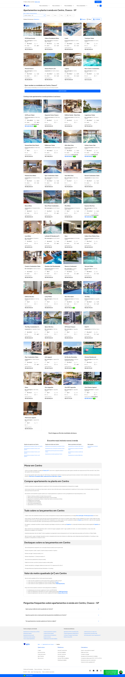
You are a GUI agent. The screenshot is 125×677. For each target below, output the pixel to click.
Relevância (36, 19)
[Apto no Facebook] (93, 670)
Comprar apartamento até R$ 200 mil (71, 633)
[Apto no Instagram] (90, 670)
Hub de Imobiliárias (62, 652)
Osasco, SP (46, 470)
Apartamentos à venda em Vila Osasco (75, 446)
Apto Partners (41, 656)
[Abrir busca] (101, 6)
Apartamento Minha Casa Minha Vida (71, 631)
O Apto (39, 650)
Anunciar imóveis (41, 652)
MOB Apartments (60, 583)
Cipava (59, 476)
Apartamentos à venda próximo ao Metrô (31, 631)
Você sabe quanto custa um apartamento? (92, 635)
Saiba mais (37, 2)
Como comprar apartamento (29, 638)
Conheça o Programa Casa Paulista (71, 635)
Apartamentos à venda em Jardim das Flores (75, 452)
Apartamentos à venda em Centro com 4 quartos (32, 456)
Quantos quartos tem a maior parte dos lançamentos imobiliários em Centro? (46, 615)
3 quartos (96, 524)
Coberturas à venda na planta (29, 637)
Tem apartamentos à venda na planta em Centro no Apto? (41, 621)
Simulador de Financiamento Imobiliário (89, 656)
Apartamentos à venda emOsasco (93, 447)
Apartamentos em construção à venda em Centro (54, 448)
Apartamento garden (27, 633)
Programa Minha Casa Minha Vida (90, 633)
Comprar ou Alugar (85, 654)
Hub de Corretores (62, 654)
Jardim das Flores (48, 476)
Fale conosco (41, 658)
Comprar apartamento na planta (50, 631)
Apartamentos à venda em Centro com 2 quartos (32, 449)
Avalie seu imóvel (84, 652)
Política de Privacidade (28, 669)
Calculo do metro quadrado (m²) (88, 662)
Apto (39, 644)
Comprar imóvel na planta (49, 633)
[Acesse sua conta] (98, 5)
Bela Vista (54, 476)
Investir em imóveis (47, 637)
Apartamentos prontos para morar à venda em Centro (54, 451)
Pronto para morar (88, 515)
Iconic (56, 582)
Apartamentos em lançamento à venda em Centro (55, 446)
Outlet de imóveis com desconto (90, 631)
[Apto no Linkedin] (97, 670)
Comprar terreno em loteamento (50, 635)
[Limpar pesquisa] (44, 15)
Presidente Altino (39, 476)
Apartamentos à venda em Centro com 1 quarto (33, 446)
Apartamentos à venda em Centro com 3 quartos (32, 452)
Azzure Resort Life (62, 593)
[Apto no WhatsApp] (101, 670)
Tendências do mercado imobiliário (50, 638)
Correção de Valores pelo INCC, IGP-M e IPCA (91, 658)
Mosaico (84, 19)
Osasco (80, 520)
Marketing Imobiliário (62, 660)
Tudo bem (98, 1)
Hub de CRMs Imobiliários (63, 658)
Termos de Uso (46, 669)
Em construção (79, 515)
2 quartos (68, 524)
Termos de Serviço (38, 669)
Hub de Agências (61, 656)
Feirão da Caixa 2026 (68, 637)
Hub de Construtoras (62, 650)
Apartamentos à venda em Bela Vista (75, 455)
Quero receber (62, 91)
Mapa (89, 19)
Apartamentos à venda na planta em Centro (53, 454)
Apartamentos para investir (28, 635)
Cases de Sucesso (42, 654)
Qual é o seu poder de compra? (87, 650)
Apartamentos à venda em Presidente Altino (75, 449)
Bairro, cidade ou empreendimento (30, 13)
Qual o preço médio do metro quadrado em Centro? (39, 609)
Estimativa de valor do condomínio (88, 660)
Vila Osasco (32, 476)
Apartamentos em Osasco (48, 644)
